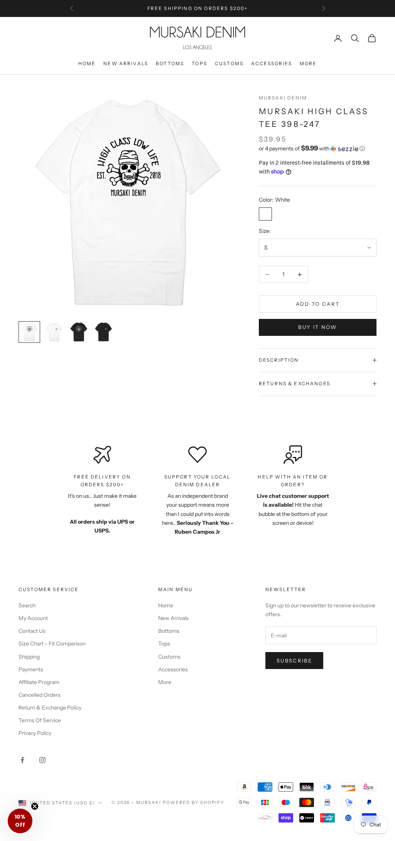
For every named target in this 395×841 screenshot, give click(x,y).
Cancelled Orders (40, 694)
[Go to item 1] (29, 332)
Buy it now (317, 327)
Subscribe (294, 660)
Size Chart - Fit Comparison (52, 643)
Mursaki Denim (283, 98)
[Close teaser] (35, 806)
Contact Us (32, 630)
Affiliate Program (39, 682)
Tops (199, 63)
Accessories (271, 63)
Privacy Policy (35, 733)
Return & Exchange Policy (50, 707)
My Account (33, 618)
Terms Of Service (40, 720)
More (308, 63)
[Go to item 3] (78, 332)
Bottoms (170, 63)
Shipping (29, 656)
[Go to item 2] (54, 332)
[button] (317, 148)
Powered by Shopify (193, 802)
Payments (31, 669)
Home (87, 63)
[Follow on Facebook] (22, 760)
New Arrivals (125, 63)
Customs (229, 63)
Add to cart (318, 304)
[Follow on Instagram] (42, 760)
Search (27, 605)
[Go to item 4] (103, 332)
